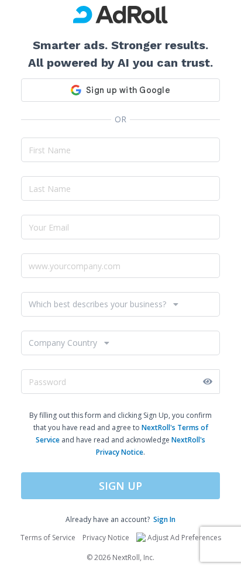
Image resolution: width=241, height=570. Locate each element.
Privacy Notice (105, 537)
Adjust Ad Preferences (184, 537)
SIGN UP (120, 486)
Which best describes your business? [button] (97, 304)
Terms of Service (47, 537)
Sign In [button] (164, 519)
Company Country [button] (63, 342)
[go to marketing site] (120, 14)
